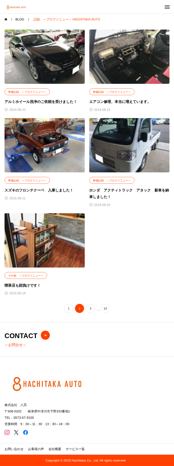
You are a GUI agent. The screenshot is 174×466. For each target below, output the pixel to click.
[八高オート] (17, 6)
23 (105, 308)
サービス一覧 (75, 449)
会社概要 (54, 449)
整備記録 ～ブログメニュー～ (27, 92)
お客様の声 (36, 449)
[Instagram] (7, 432)
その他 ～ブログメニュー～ (26, 275)
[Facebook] (25, 432)
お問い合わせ (14, 449)
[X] (16, 432)
